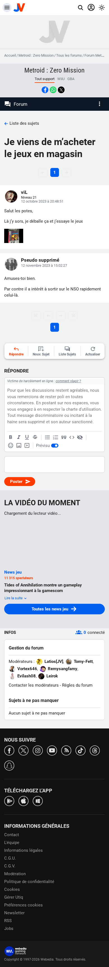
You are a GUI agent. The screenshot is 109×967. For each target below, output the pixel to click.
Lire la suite (13, 598)
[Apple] (23, 800)
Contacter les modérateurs (34, 685)
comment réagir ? (68, 381)
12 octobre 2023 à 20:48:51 (42, 201)
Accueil (10, 55)
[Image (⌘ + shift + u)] (18, 445)
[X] (23, 750)
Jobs (8, 928)
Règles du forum (77, 685)
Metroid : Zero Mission (36, 55)
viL (24, 192)
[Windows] (38, 800)
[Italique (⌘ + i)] (18, 437)
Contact (11, 834)
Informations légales (23, 850)
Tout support (44, 79)
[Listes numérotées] (55, 437)
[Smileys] (10, 445)
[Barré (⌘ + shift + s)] (35, 437)
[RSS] (66, 750)
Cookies (12, 889)
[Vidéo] (26, 445)
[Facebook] (9, 750)
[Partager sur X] (61, 89)
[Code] (71, 437)
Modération (15, 873)
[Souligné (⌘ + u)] (26, 437)
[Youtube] (52, 750)
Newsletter (14, 912)
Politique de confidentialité (29, 881)
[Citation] (63, 437)
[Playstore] (9, 800)
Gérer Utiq (13, 897)
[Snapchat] (9, 765)
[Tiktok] (80, 750)
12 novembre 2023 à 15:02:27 (44, 265)
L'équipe (11, 842)
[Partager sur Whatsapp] (53, 89)
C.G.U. (10, 858)
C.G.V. (9, 866)
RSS (8, 920)
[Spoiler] (80, 437)
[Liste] (47, 437)
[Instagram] (38, 750)
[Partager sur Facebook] (45, 89)
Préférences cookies (23, 905)
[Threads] (95, 750)
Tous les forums (69, 55)
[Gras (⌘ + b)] (10, 437)
